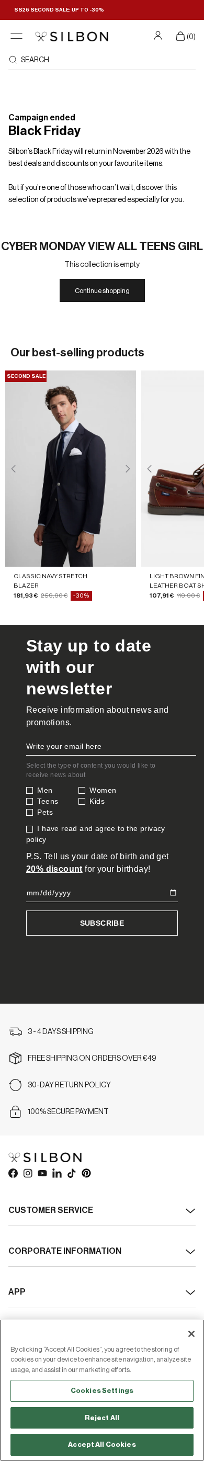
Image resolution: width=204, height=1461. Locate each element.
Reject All (102, 1417)
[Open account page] (159, 35)
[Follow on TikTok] (71, 1172)
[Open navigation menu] (16, 36)
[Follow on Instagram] (27, 1172)
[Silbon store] (71, 36)
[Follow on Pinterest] (86, 1172)
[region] (102, 1390)
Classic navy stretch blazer (50, 580)
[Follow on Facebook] (12, 1172)
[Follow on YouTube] (42, 1172)
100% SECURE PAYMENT (68, 1112)
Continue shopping (102, 290)
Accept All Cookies (101, 1444)
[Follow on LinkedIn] (56, 1172)
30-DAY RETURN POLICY (69, 1085)
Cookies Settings (102, 1390)
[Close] (191, 1333)
